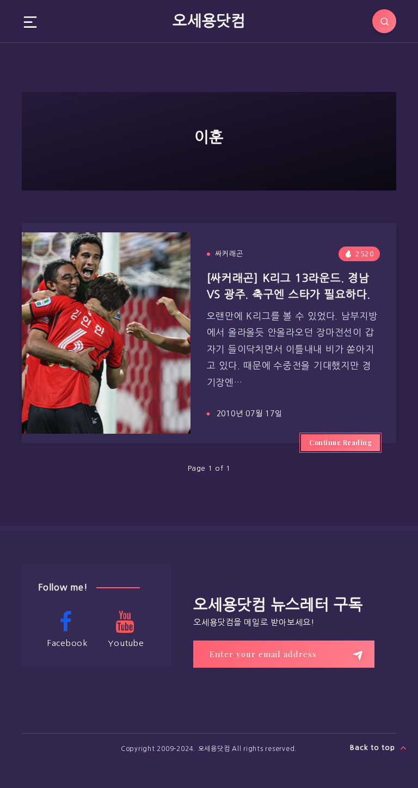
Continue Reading (340, 442)
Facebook (67, 643)
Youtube (126, 643)
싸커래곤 (229, 253)
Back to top (373, 747)
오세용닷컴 (209, 20)
